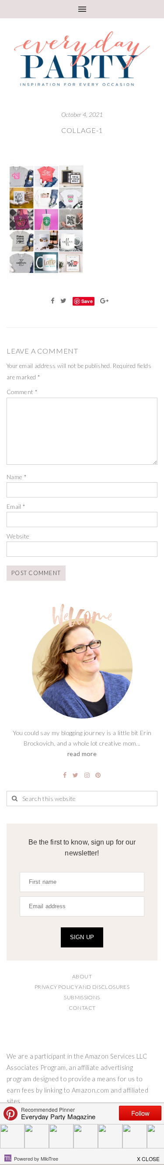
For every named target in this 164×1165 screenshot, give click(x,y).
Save (87, 301)
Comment (22, 391)
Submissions (82, 997)
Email (16, 506)
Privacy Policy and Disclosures (82, 987)
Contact (82, 1008)
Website (18, 536)
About (82, 976)
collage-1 (82, 130)
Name (17, 476)
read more (82, 753)
